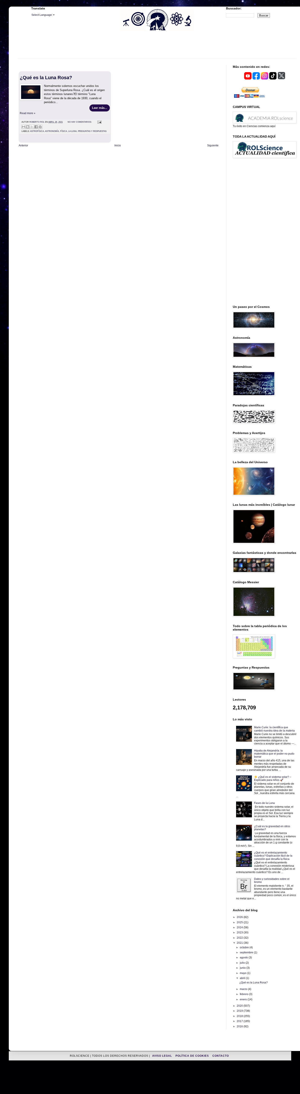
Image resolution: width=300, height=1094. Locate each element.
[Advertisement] (157, 47)
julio (243, 962)
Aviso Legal (162, 1055)
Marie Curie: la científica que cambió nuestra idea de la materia (274, 729)
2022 (240, 937)
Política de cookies (192, 1055)
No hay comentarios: (80, 122)
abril (243, 978)
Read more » (27, 113)
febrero (244, 994)
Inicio (117, 145)
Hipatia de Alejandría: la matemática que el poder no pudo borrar (274, 754)
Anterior (23, 145)
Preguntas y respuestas (92, 131)
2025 (240, 922)
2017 (240, 1021)
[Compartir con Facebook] (36, 127)
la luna (72, 131)
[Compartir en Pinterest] (40, 127)
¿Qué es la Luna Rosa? (46, 77)
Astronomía (52, 131)
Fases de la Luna (264, 803)
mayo (243, 973)
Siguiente (213, 145)
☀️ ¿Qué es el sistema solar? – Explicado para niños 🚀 (272, 778)
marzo (244, 989)
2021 (240, 942)
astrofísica (37, 131)
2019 (240, 1010)
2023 (240, 932)
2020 (240, 1005)
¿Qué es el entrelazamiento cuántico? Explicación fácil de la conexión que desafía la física (273, 856)
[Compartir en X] (32, 127)
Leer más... (99, 107)
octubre (244, 947)
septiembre (247, 952)
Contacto (220, 1055)
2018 (240, 1016)
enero (244, 999)
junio (243, 967)
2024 (240, 927)
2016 (240, 1026)
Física (63, 131)
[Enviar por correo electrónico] (23, 127)
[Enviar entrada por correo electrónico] (98, 122)
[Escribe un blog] (27, 127)
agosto (244, 957)
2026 (240, 917)
